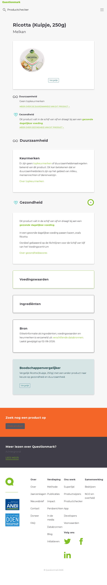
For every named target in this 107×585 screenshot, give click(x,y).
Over (33, 486)
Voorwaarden (71, 523)
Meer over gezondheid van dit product (41, 127)
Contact (35, 508)
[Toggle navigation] (102, 9)
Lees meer (12, 457)
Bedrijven (90, 486)
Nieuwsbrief (37, 501)
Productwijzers (72, 494)
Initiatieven (53, 541)
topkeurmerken (42, 163)
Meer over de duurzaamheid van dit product (44, 106)
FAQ (33, 523)
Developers (70, 515)
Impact (51, 501)
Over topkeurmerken (32, 181)
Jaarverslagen (38, 494)
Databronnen (54, 527)
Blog (50, 534)
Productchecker (18, 9)
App (66, 508)
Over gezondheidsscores (33, 253)
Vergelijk (53, 80)
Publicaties (53, 494)
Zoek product (15, 426)
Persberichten (55, 508)
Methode (52, 486)
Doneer (35, 515)
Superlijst (69, 486)
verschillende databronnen (68, 337)
